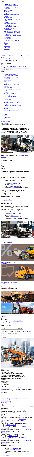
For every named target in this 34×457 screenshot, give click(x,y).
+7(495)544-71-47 (5, 58)
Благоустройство (13, 66)
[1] (1, 154)
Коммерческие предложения (9, 282)
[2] (2, 154)
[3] (3, 154)
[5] (6, 154)
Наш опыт (21, 155)
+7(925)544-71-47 (5, 60)
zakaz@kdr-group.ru (15, 186)
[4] (5, 154)
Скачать (3, 283)
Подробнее (4, 263)
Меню (2, 64)
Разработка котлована (10, 67)
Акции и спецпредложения (8, 262)
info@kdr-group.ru (6, 61)
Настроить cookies (18, 420)
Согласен (5, 386)
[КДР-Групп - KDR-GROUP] (6, 54)
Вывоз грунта (4, 66)
